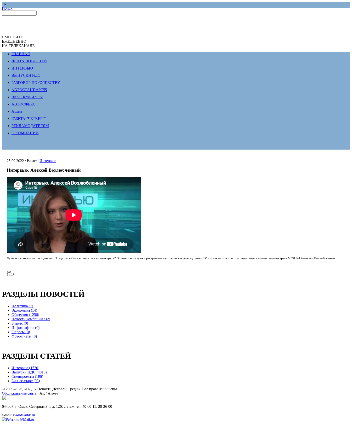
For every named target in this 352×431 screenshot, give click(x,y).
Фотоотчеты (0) (24, 336)
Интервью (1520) (25, 368)
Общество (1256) (25, 315)
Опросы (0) (20, 332)
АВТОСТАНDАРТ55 (29, 90)
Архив (16, 111)
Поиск (7, 8)
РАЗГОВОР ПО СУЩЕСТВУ (35, 83)
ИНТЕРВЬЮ (22, 68)
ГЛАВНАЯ (20, 54)
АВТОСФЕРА (23, 104)
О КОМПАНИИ (25, 133)
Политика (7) (22, 306)
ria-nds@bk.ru (24, 415)
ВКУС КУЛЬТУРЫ (27, 97)
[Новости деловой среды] (10, 403)
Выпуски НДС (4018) (29, 372)
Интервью (48, 161)
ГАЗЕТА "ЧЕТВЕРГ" (28, 118)
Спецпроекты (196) (27, 376)
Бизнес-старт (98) (25, 381)
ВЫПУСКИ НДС (25, 75)
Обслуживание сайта (19, 393)
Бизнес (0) (19, 323)
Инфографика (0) (25, 328)
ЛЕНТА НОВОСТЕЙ (29, 61)
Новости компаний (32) (30, 319)
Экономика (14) (24, 310)
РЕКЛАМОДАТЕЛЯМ (30, 126)
